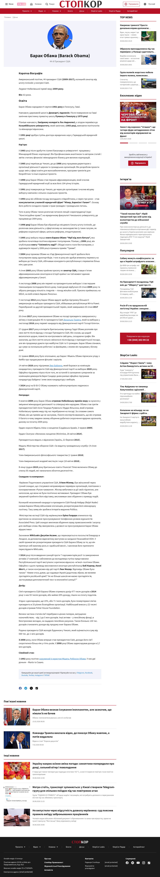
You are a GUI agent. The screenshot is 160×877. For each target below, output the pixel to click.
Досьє (81, 11)
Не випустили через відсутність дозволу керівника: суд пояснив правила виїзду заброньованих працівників (72, 812)
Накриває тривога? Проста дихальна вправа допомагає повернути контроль (134, 28)
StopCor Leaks (96, 11)
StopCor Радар (114, 11)
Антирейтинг (132, 11)
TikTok (46, 675)
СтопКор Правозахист (53, 862)
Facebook (88, 673)
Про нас (47, 859)
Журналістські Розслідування (57, 866)
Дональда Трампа (72, 319)
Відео (40, 11)
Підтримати (133, 4)
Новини (55, 11)
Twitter (31, 675)
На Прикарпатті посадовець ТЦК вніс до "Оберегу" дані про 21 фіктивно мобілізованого (136, 285)
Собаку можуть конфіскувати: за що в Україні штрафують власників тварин (138, 261)
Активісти (48, 870)
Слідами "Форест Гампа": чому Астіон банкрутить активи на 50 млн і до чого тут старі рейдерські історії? (137, 367)
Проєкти (25, 11)
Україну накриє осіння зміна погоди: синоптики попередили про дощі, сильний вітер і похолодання (73, 765)
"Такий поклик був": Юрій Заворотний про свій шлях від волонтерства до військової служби (135, 218)
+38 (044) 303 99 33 (138, 340)
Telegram (80, 673)
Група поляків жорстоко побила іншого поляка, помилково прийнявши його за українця (136, 75)
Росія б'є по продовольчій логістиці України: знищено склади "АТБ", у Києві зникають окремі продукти (136, 310)
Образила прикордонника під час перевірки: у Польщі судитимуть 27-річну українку (137, 52)
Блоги (70, 11)
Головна (7, 17)
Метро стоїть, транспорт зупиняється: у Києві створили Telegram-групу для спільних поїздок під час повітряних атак (73, 789)
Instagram (39, 675)
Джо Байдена (55, 365)
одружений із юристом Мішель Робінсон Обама (62, 658)
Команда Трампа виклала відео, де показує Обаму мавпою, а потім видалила (71, 735)
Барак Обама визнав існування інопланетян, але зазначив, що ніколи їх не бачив (72, 711)
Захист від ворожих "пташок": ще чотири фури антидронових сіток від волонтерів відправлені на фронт (137, 132)
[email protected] (26, 872)
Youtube (24, 675)
